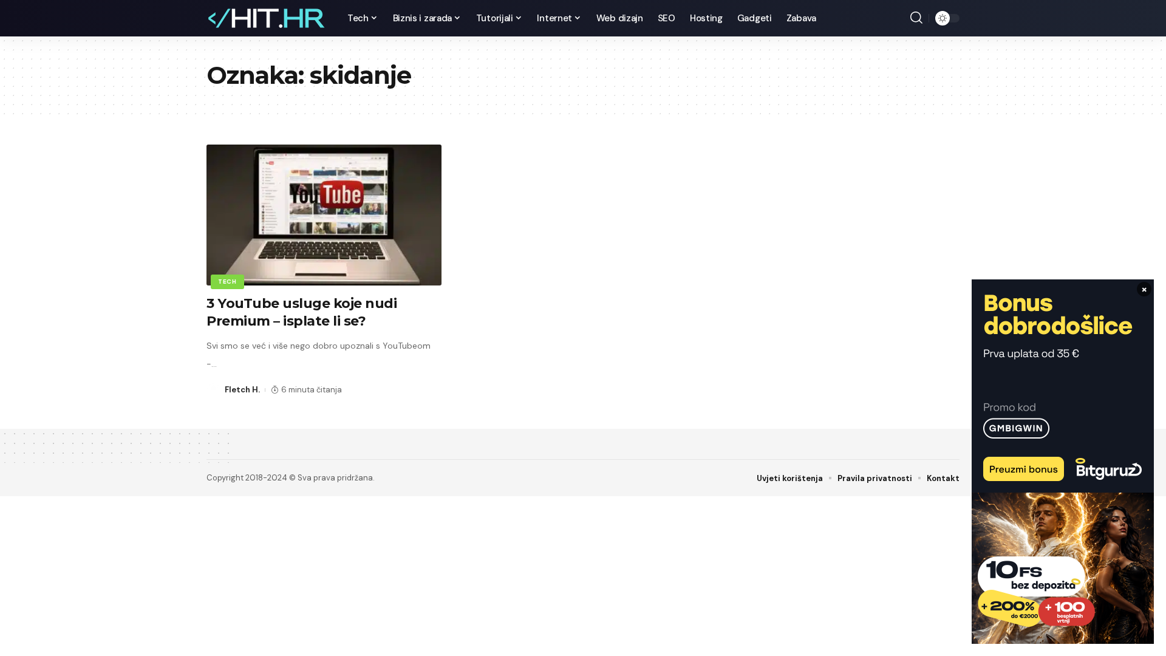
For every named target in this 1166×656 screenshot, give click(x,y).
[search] (916, 18)
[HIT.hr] (267, 18)
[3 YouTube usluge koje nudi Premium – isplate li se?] (324, 215)
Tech (227, 281)
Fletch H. (242, 389)
